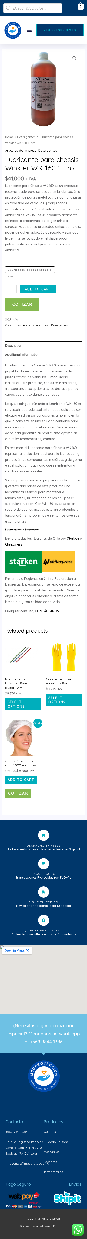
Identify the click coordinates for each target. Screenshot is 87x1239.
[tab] (43, 345)
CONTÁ (40, 611)
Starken (73, 538)
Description (13, 345)
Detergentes (26, 137)
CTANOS (52, 611)
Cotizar (22, 304)
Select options (16, 704)
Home (9, 137)
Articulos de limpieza (21, 150)
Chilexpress (13, 544)
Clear (9, 276)
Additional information (22, 355)
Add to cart (38, 289)
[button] (29, 30)
